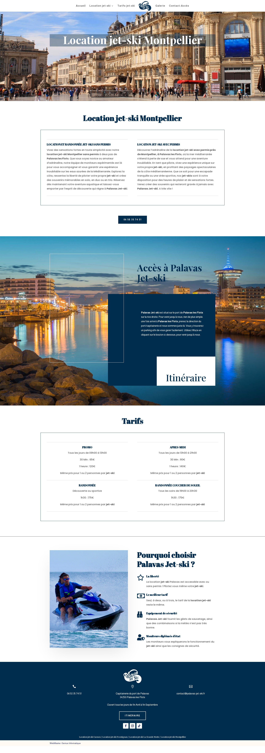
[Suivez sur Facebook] (126, 726)
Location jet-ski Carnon (90, 737)
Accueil (81, 6)
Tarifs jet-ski (126, 6)
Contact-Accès (179, 6)
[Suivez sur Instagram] (132, 726)
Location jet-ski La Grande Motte (144, 737)
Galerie (160, 6)
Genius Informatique (71, 743)
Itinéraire (186, 377)
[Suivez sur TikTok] (139, 726)
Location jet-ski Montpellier (173, 737)
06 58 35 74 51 (133, 219)
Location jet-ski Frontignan (114, 737)
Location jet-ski (100, 6)
